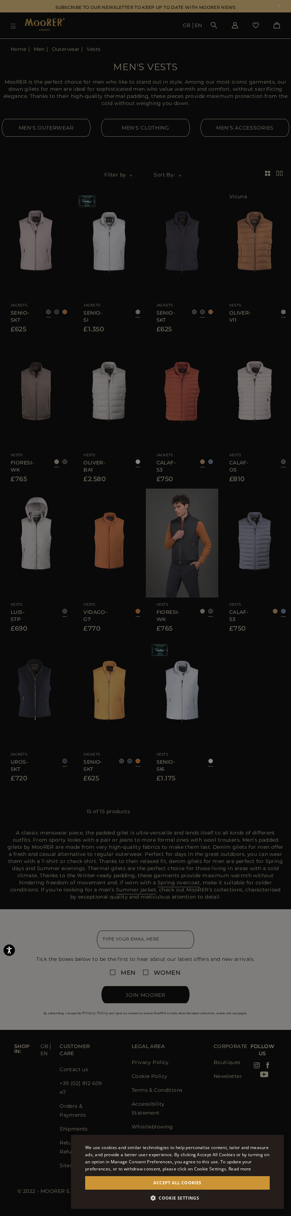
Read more (240, 1169)
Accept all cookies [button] (177, 1183)
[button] (177, 1198)
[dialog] (145, 608)
